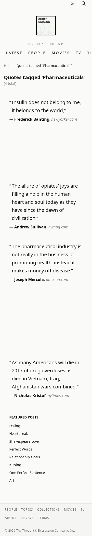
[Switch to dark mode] (72, 3)
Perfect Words (20, 449)
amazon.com (57, 279)
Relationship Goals (24, 457)
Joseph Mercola (29, 279)
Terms (43, 518)
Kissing (15, 464)
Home (8, 65)
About (10, 518)
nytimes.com (58, 395)
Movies (61, 52)
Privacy (27, 518)
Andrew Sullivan (30, 227)
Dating (14, 425)
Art (11, 480)
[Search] (83, 3)
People (37, 52)
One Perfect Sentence (27, 472)
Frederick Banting (31, 119)
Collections (48, 509)
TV (78, 52)
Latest (14, 52)
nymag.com (58, 227)
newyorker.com (64, 119)
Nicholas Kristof (30, 395)
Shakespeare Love (24, 441)
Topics (27, 509)
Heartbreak (18, 433)
